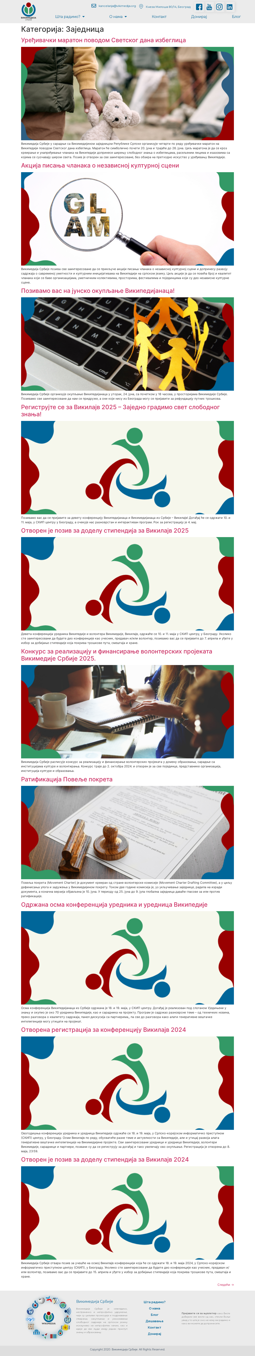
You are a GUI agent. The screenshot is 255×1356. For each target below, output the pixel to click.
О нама (116, 16)
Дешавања (154, 1321)
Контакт (159, 16)
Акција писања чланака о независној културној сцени (100, 165)
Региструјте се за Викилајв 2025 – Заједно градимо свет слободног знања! (120, 410)
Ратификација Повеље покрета (67, 779)
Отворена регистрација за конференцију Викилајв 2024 (103, 1029)
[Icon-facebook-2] (199, 7)
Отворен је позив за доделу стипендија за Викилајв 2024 (105, 1159)
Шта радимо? (67, 16)
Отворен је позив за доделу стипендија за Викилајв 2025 (105, 530)
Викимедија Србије (94, 1301)
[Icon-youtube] (209, 7)
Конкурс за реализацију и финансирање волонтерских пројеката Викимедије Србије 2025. (116, 655)
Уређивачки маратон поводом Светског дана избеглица (103, 40)
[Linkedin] (230, 7)
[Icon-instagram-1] (219, 7)
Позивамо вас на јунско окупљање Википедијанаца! (98, 290)
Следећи (225, 1285)
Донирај (199, 16)
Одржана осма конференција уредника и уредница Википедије (114, 904)
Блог (236, 16)
